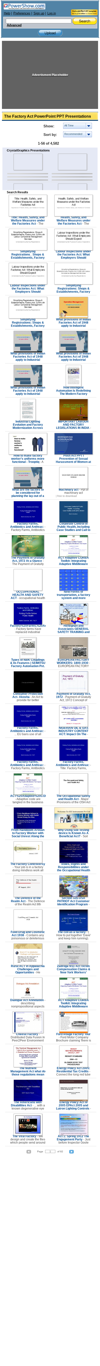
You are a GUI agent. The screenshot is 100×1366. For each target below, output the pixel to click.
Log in (51, 13)
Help (7, 13)
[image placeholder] (28, 162)
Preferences (21, 13)
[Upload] (50, 32)
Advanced (14, 25)
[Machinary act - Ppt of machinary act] (73, 487)
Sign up (38, 13)
